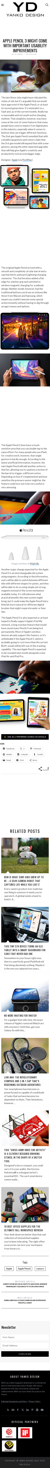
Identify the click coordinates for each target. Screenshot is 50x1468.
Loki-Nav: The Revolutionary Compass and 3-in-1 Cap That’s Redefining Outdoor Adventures (22, 1081)
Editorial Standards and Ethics (14, 1401)
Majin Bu (34, 563)
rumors (40, 1268)
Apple (15, 159)
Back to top (24, 1464)
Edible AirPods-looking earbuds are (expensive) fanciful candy (25, 1300)
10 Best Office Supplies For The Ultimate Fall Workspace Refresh (23, 1228)
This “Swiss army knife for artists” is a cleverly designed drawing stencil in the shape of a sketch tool (25, 1155)
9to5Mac (27, 159)
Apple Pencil (24, 1268)
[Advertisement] (25, 28)
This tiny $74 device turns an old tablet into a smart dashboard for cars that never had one (25, 950)
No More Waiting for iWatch (20, 1015)
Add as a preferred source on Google (27, 737)
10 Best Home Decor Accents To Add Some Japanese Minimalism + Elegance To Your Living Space (25, 1284)
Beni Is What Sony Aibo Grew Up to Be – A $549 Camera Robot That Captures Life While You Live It (24, 880)
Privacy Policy (34, 1401)
